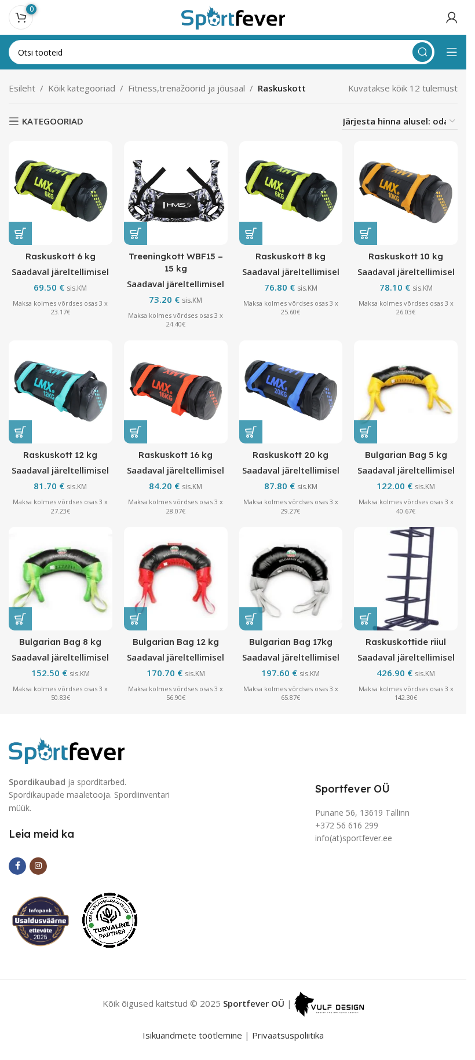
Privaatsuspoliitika (288, 1035)
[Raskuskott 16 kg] (176, 392)
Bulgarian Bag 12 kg (176, 641)
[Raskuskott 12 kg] (60, 392)
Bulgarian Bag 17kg (290, 641)
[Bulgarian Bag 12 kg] (176, 578)
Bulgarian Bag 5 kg (406, 454)
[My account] (451, 17)
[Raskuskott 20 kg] (291, 392)
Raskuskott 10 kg (405, 256)
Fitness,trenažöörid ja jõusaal (186, 88)
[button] (20, 233)
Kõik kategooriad (81, 88)
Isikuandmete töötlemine (192, 1035)
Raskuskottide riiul (406, 641)
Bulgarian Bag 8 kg (60, 641)
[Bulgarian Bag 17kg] (291, 578)
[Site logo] (233, 16)
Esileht (22, 88)
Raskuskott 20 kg (290, 454)
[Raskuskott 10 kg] (406, 193)
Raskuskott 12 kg (60, 454)
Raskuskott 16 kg (175, 454)
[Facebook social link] (17, 866)
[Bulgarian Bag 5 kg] (406, 392)
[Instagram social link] (38, 866)
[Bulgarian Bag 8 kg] (60, 578)
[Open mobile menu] (451, 52)
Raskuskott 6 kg (60, 256)
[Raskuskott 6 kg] (60, 193)
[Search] (422, 52)
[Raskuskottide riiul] (406, 578)
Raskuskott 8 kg (290, 256)
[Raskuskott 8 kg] (291, 193)
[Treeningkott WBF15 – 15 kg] (176, 193)
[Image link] (67, 749)
